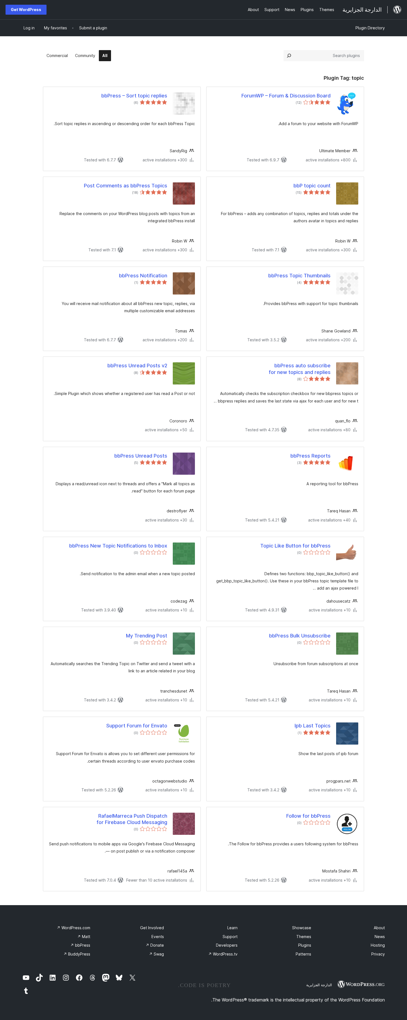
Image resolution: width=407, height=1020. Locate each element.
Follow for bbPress (308, 816)
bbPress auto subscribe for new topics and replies (300, 369)
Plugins (304, 945)
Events (157, 936)
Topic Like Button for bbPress (295, 546)
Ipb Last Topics (313, 726)
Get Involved (152, 927)
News (380, 936)
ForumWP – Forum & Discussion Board (286, 96)
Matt (83, 936)
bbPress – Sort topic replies (134, 96)
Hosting (378, 945)
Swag (156, 954)
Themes (303, 936)
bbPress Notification (143, 275)
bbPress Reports (310, 456)
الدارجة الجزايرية (319, 985)
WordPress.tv (223, 954)
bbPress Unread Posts (140, 456)
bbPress (80, 945)
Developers (227, 945)
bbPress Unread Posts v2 (137, 365)
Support (230, 936)
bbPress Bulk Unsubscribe (300, 636)
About (379, 927)
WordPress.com (73, 927)
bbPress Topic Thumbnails (299, 275)
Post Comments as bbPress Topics (125, 185)
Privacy (378, 954)
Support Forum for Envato (136, 726)
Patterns (303, 954)
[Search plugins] (289, 55)
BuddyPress (76, 954)
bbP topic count (312, 185)
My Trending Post (146, 636)
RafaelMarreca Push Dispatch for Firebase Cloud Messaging (132, 819)
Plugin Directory (370, 27)
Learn (232, 927)
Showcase (301, 927)
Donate (155, 945)
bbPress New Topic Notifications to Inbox (118, 546)
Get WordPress (26, 9)
